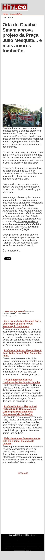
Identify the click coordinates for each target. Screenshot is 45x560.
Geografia (23, 473)
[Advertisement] (22, 79)
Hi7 (27, 535)
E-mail (33, 535)
